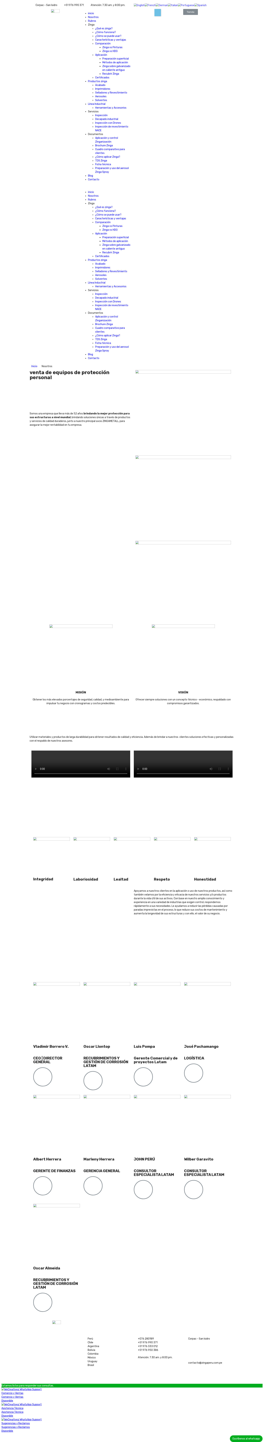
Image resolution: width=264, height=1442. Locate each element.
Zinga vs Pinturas (112, 47)
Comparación (103, 43)
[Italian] (173, 5)
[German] (162, 5)
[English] (139, 5)
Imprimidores (102, 88)
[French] (150, 5)
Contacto (93, 179)
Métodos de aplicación (115, 62)
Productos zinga (97, 81)
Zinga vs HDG (110, 51)
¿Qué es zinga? (104, 28)
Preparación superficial (115, 58)
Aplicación (101, 54)
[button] (106, 186)
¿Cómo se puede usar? (108, 36)
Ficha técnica (103, 164)
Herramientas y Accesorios (110, 107)
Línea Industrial (96, 104)
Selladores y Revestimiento (111, 92)
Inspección (101, 115)
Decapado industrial (106, 119)
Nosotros (93, 17)
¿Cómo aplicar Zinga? (107, 156)
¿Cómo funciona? (105, 32)
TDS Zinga (101, 160)
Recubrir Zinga (110, 73)
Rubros (92, 20)
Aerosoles (100, 96)
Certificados (102, 77)
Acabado (100, 85)
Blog (90, 175)
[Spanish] (200, 5)
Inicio (34, 366)
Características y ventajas (110, 39)
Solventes (101, 100)
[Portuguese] (186, 5)
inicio (91, 13)
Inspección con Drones (108, 122)
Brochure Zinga (104, 145)
